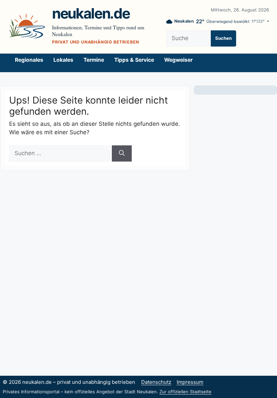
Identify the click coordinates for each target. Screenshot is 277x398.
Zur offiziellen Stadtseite (185, 391)
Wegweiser (178, 60)
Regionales (29, 60)
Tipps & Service (134, 60)
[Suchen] (122, 153)
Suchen (223, 38)
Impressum (190, 382)
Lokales (63, 60)
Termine (93, 60)
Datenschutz (156, 382)
